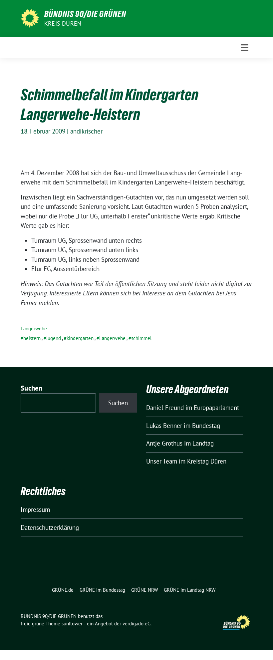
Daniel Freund (165, 408)
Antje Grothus (164, 443)
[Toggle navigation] (244, 47)
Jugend (53, 338)
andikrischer (86, 131)
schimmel (141, 338)
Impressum (35, 509)
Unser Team (161, 461)
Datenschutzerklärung (50, 527)
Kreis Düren (62, 23)
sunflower (72, 623)
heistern (32, 338)
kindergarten (80, 338)
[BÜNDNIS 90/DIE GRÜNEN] (30, 18)
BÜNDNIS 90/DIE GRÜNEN (85, 14)
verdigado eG (136, 623)
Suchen (32, 388)
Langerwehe (34, 328)
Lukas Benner (164, 426)
